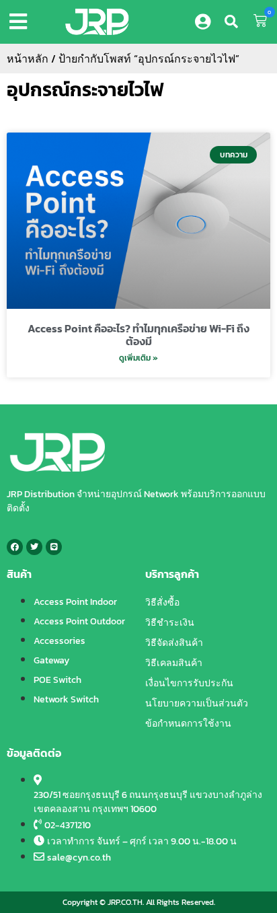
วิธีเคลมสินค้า (173, 663)
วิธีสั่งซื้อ (162, 602)
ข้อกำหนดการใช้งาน (188, 724)
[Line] (54, 547)
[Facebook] (15, 547)
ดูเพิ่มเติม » (138, 358)
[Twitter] (34, 547)
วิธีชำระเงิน (169, 623)
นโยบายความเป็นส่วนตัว (196, 703)
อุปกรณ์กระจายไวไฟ (85, 89)
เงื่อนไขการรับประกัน (189, 683)
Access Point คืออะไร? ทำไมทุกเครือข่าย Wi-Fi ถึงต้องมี (138, 334)
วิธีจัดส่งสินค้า (174, 643)
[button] (21, 21)
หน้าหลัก (27, 58)
